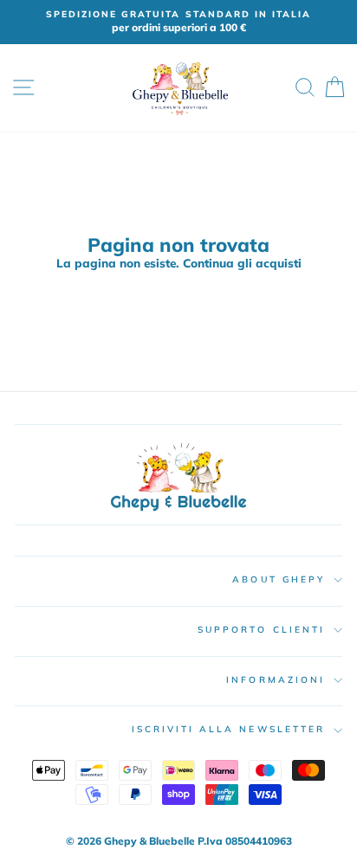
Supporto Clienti (261, 629)
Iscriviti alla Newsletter (229, 729)
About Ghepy (278, 579)
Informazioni (275, 679)
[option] (178, 22)
